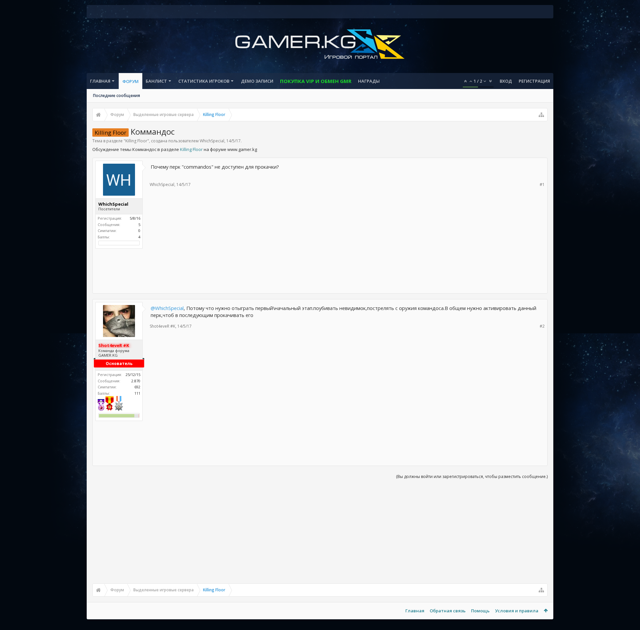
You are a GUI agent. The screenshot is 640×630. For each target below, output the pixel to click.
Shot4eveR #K (162, 326)
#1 (542, 184)
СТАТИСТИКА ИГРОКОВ (203, 81)
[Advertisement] (320, 269)
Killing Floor (136, 141)
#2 (542, 326)
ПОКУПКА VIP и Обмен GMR (315, 81)
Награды (369, 81)
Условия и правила (516, 611)
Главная (100, 81)
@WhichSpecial (167, 308)
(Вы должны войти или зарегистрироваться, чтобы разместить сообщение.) (472, 476)
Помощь (480, 611)
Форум (130, 81)
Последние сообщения (116, 95)
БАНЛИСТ (156, 81)
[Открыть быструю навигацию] (541, 114)
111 (137, 393)
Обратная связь (448, 611)
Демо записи (257, 81)
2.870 (135, 380)
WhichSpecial (212, 141)
